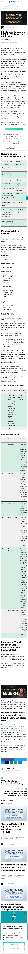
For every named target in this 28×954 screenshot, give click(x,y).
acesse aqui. (21, 124)
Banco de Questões (12, 745)
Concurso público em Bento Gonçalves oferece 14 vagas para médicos (13, 907)
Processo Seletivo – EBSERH (11, 138)
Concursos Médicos (10, 6)
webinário (17, 654)
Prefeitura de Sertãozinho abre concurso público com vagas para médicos (13, 867)
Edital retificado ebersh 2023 (14, 128)
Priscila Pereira (6, 39)
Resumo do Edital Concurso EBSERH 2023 (15, 136)
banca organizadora (11, 88)
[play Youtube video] (14, 691)
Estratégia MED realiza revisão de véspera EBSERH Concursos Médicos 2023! (13, 142)
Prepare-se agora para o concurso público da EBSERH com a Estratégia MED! (14, 147)
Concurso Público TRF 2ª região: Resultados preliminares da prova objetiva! (13, 828)
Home (2, 6)
